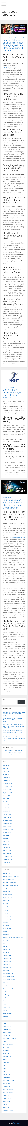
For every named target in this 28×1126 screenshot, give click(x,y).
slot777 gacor (7, 998)
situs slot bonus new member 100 (13, 937)
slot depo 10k (7, 955)
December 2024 (7, 820)
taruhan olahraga (11, 405)
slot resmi (6, 1095)
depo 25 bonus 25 (8, 894)
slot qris (5, 986)
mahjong (5, 910)
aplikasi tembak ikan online (11, 876)
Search (5, 699)
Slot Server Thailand (9, 989)
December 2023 (7, 856)
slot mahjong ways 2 (9, 979)
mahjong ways (7, 916)
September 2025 (8, 793)
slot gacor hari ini (8, 973)
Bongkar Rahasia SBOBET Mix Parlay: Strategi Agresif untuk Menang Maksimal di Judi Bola (14, 45)
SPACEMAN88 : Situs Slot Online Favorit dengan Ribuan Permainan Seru (13, 720)
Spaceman (6, 1001)
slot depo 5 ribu (7, 961)
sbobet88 (21, 38)
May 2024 (6, 841)
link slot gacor (7, 1098)
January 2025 (7, 817)
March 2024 (6, 847)
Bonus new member (9, 1080)
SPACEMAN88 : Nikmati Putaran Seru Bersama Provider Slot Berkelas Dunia (14, 713)
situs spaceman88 (8, 1110)
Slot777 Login (7, 1053)
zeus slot (5, 1016)
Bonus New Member (9, 879)
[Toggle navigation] (3, 4)
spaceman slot (7, 1004)
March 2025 (6, 811)
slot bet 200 (6, 949)
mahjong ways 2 (8, 919)
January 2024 (7, 853)
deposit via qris (7, 897)
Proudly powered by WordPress (12, 1122)
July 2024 (6, 835)
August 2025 (6, 796)
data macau (6, 1050)
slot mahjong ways (8, 976)
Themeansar (16, 1123)
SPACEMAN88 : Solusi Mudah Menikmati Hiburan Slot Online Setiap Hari (14, 738)
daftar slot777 (7, 891)
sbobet (17, 38)
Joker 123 (6, 901)
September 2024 (8, 829)
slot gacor (6, 970)
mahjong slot (6, 913)
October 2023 (7, 862)
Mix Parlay (11, 38)
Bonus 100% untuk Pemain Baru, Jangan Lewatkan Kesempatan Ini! (14, 753)
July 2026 (6, 765)
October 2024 (7, 826)
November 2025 (7, 786)
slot (4, 1065)
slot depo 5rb (7, 967)
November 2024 (8, 823)
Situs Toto (6, 940)
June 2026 (6, 768)
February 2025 (7, 814)
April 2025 (6, 808)
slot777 (5, 992)
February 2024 (7, 850)
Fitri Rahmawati (9, 750)
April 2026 (6, 774)
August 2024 (7, 832)
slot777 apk (6, 995)
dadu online (6, 1083)
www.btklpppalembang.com (17, 537)
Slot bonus (6, 952)
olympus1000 (7, 928)
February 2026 (7, 780)
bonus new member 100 (10, 882)
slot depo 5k (6, 964)
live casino (6, 907)
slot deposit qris (7, 1077)
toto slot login (7, 1047)
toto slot (5, 1010)
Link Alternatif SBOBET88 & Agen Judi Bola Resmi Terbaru (12, 393)
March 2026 (6, 777)
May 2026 (6, 771)
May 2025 (6, 805)
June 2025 (6, 802)
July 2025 (6, 799)
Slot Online (6, 982)
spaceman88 (6, 1007)
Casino (5, 888)
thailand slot (6, 1101)
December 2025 (7, 783)
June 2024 (6, 838)
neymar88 (6, 925)
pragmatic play (7, 1056)
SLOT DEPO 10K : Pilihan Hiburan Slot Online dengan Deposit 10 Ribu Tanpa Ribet (13, 726)
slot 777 (5, 946)
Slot (4, 943)
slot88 (4, 1041)
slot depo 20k (7, 958)
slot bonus (6, 1062)
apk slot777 (6, 873)
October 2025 (7, 790)
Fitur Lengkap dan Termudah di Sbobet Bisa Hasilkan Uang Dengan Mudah (13, 504)
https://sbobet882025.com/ (10, 67)
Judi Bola (5, 38)
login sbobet (6, 1086)
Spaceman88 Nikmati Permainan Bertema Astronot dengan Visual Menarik (12, 732)
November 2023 (8, 859)
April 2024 (6, 844)
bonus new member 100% (10, 885)
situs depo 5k (7, 1026)
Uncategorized (7, 497)
